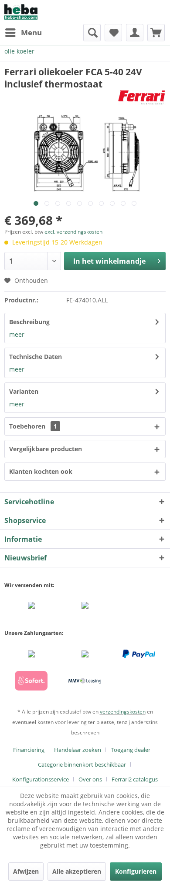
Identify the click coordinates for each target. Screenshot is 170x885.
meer (16, 334)
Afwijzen (26, 871)
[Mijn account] (134, 32)
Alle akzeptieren (76, 871)
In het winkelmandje (109, 261)
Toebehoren (33, 426)
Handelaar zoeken (77, 750)
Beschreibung (29, 322)
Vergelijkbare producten (45, 449)
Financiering (28, 750)
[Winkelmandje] (156, 32)
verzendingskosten (123, 711)
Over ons (90, 779)
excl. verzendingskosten (73, 231)
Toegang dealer (130, 750)
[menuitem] (23, 32)
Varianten (23, 391)
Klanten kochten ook (40, 471)
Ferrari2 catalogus (135, 779)
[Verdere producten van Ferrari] (142, 97)
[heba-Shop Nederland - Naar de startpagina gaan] (20, 12)
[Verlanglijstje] (113, 32)
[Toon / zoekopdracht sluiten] (92, 32)
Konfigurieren (135, 871)
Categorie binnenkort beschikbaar (82, 764)
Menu (31, 32)
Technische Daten (35, 356)
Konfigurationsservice (40, 779)
